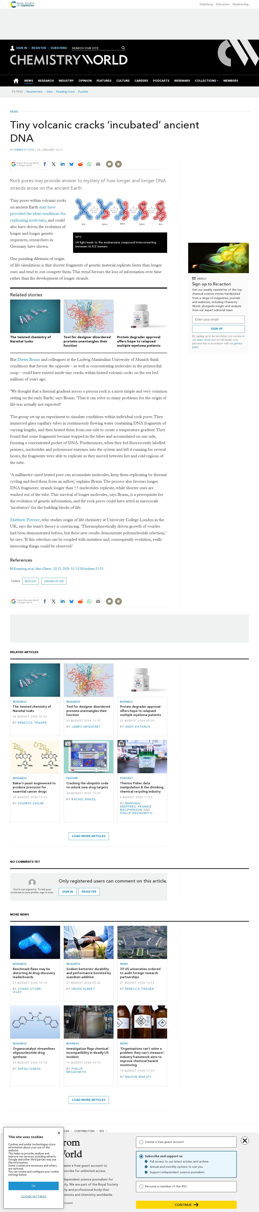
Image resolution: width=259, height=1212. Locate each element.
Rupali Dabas (29, 1069)
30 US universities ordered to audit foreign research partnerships (140, 973)
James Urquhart (86, 726)
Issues (65, 1131)
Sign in (67, 891)
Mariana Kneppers (130, 805)
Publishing (206, 4)
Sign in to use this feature (147, 154)
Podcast (126, 778)
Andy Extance (137, 726)
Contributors (84, 1131)
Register (39, 48)
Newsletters (34, 91)
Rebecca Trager (32, 722)
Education (222, 4)
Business (126, 701)
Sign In (21, 48)
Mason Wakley (138, 1077)
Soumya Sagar (31, 803)
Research (20, 701)
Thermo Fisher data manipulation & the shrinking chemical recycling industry (141, 787)
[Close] (58, 1133)
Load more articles (88, 836)
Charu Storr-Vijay (27, 990)
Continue (183, 1205)
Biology (30, 581)
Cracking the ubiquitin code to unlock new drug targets (87, 785)
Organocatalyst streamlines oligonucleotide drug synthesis (34, 1053)
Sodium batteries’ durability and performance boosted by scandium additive (88, 973)
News (14, 111)
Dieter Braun (28, 359)
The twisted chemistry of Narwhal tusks (30, 339)
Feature (72, 778)
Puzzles (83, 91)
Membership (241, 4)
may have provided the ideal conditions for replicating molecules (38, 214)
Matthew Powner (25, 519)
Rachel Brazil (84, 799)
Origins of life (54, 581)
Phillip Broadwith (136, 813)
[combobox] (97, 48)
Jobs (49, 91)
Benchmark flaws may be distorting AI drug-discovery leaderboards (34, 973)
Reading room (65, 91)
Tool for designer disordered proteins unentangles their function (87, 341)
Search (123, 48)
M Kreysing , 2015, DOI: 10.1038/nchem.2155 (57, 569)
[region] (33, 1168)
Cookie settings (33, 1196)
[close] (167, 154)
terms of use (204, 339)
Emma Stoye (24, 149)
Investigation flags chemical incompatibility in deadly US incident (87, 1053)
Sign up (217, 328)
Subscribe (59, 48)
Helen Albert (83, 989)
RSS (102, 1131)
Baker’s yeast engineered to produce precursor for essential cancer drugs (34, 787)
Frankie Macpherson (135, 808)
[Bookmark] (118, 164)
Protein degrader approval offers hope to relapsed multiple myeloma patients (138, 341)
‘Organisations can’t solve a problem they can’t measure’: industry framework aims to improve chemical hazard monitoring (142, 1057)
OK (34, 1185)
